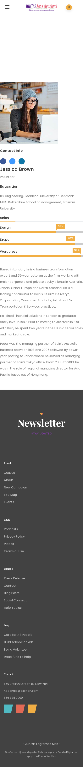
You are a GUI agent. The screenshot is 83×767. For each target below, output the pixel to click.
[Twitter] (19, 709)
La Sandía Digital (64, 752)
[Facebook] (7, 709)
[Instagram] (31, 709)
